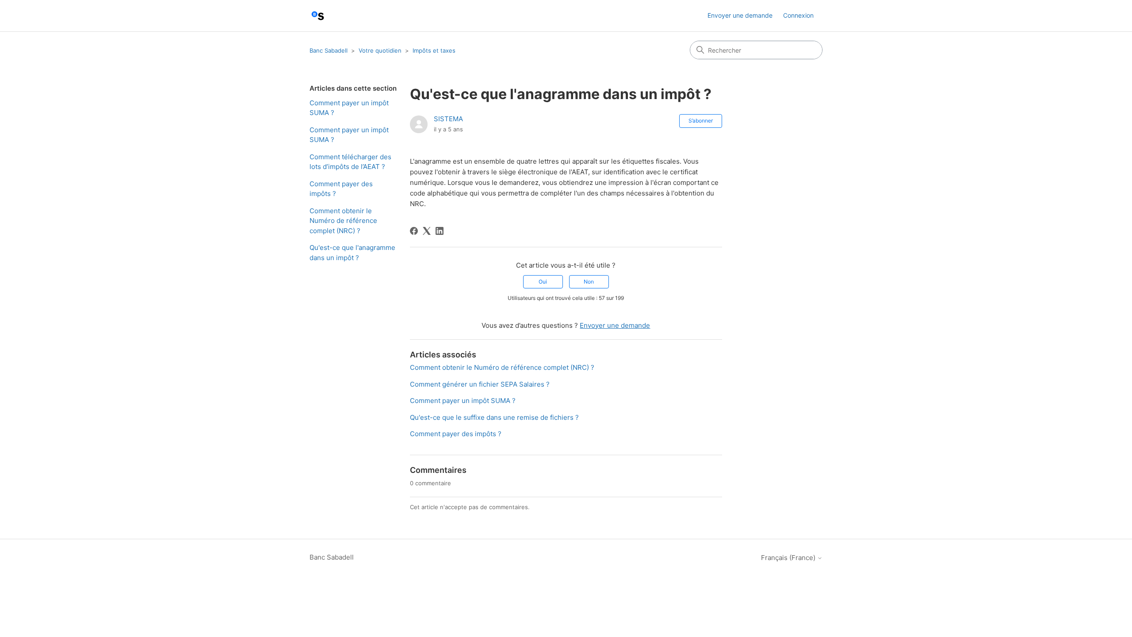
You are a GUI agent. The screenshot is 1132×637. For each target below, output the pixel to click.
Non (589, 281)
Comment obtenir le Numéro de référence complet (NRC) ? (343, 221)
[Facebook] (414, 231)
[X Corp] (427, 231)
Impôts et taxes (434, 50)
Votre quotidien (380, 50)
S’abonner (700, 120)
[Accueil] (318, 16)
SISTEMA (448, 119)
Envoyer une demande (740, 15)
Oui (543, 281)
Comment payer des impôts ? (341, 189)
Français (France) (789, 557)
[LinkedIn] (440, 231)
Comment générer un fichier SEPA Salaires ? (480, 384)
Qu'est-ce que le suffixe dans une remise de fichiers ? (494, 417)
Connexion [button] (798, 15)
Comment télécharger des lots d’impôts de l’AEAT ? (350, 162)
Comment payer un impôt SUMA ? (349, 108)
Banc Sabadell (329, 50)
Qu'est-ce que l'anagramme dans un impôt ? (352, 252)
